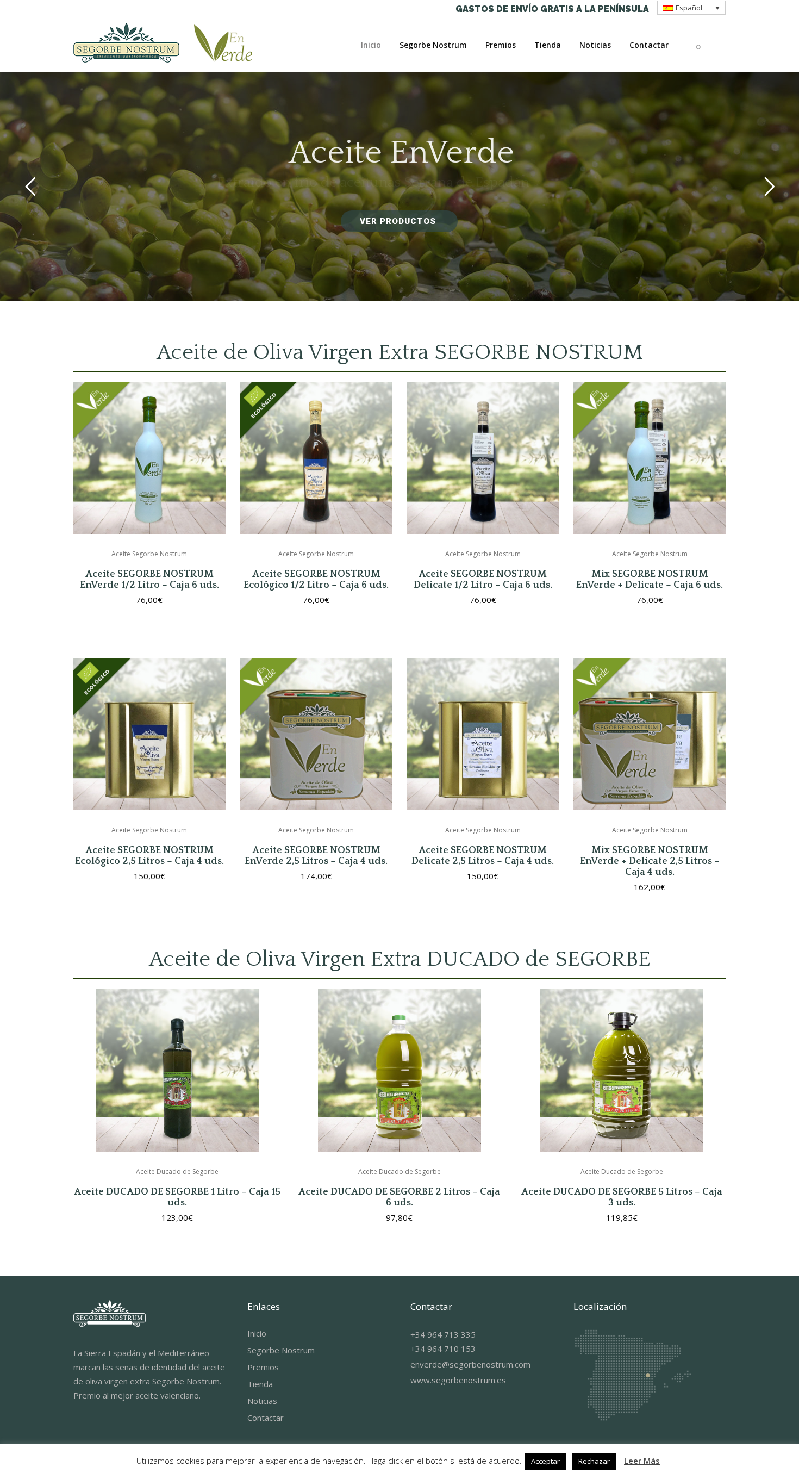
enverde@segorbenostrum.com (470, 1364)
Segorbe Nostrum (281, 1350)
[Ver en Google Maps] (632, 1419)
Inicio (256, 1333)
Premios (263, 1367)
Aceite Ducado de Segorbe (177, 1171)
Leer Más (642, 1460)
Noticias (262, 1400)
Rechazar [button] (594, 1461)
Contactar (265, 1417)
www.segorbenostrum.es (458, 1380)
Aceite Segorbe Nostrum (149, 553)
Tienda (260, 1383)
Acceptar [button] (545, 1461)
